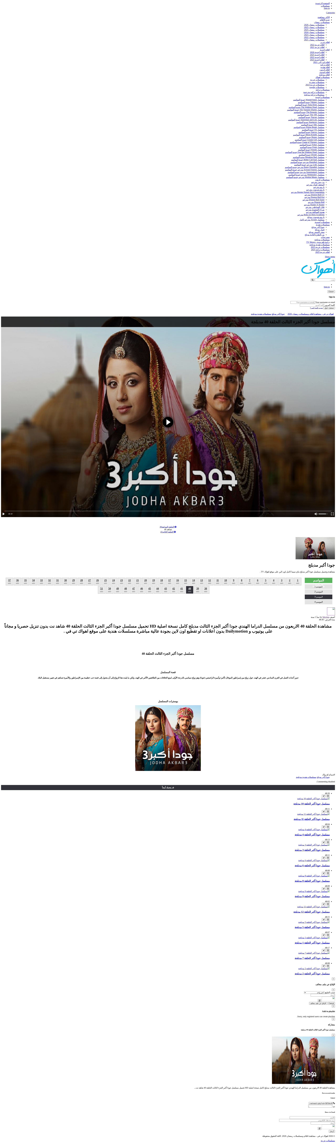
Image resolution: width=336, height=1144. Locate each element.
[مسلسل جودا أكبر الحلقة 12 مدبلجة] (313, 907)
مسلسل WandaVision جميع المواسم (308, 100)
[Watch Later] (328, 796)
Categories (330, 13)
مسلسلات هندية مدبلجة (319, 245)
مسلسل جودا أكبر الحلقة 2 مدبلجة (312, 973)
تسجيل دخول (329, 308)
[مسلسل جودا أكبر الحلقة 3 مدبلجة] (314, 845)
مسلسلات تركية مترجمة (313, 92)
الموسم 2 (318, 592)
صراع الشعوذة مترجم (315, 210)
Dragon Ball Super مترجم (313, 200)
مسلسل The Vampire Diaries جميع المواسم (305, 110)
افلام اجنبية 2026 (317, 52)
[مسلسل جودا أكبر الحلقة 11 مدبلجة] (313, 814)
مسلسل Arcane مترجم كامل (312, 220)
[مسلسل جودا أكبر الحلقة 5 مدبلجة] (314, 922)
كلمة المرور (330, 305)
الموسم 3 (318, 597)
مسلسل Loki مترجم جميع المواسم (309, 165)
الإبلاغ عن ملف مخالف (318, 1003)
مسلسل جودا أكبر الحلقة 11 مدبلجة (312, 819)
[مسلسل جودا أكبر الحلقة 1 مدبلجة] (314, 937)
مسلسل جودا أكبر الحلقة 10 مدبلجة (311, 803)
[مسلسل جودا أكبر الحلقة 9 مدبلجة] (314, 891)
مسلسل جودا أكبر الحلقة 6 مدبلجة (312, 865)
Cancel (331, 1003)
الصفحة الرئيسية (322, 3)
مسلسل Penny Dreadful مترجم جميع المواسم (304, 167)
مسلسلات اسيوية (322, 222)
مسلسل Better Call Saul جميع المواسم (307, 160)
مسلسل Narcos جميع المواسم (311, 132)
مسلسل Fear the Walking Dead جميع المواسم (304, 152)
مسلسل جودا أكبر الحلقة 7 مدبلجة (312, 958)
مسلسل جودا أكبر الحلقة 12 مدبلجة (311, 911)
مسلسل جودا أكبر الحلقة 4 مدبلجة (312, 834)
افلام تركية (325, 65)
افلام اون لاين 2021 (321, 62)
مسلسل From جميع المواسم (312, 147)
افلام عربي (325, 42)
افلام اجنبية (325, 50)
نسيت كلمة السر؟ (316, 308)
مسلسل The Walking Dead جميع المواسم (306, 107)
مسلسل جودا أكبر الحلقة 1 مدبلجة (312, 942)
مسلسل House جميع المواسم (311, 137)
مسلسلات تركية (323, 90)
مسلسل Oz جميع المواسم (313, 130)
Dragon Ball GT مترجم (314, 195)
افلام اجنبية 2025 (317, 55)
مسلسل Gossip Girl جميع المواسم (309, 140)
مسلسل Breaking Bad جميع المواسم (308, 157)
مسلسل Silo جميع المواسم (312, 125)
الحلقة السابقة (167, 527)
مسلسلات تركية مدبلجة (314, 95)
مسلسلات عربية (317, 80)
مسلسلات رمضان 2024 (314, 32)
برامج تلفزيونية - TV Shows (318, 242)
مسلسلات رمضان (322, 22)
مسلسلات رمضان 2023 (314, 35)
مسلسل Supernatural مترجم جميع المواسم (306, 172)
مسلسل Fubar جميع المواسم (312, 145)
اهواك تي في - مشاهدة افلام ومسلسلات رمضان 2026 (311, 314)
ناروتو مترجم (318, 187)
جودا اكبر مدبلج (317, 227)
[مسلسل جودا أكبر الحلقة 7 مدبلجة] (314, 953)
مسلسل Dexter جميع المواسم (311, 155)
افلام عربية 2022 (317, 45)
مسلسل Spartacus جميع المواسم (310, 122)
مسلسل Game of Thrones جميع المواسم (307, 142)
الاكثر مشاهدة (324, 17)
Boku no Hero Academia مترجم (310, 215)
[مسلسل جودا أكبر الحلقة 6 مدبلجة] (314, 860)
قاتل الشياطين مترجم (315, 207)
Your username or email (325, 302)
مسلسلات (325, 6)
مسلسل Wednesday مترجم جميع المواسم (306, 175)
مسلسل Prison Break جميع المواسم (309, 127)
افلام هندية (325, 67)
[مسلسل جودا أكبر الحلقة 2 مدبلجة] (314, 968)
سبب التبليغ (330, 992)
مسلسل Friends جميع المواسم (311, 150)
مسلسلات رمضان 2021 (314, 40)
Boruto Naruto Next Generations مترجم (307, 192)
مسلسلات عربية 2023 (315, 85)
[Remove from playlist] (324, 796)
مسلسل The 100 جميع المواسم (310, 115)
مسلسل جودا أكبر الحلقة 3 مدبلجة (312, 850)
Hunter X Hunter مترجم (314, 205)
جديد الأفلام (325, 20)
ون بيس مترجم (317, 182)
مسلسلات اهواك (323, 77)
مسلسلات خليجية (316, 87)
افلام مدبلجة (324, 75)
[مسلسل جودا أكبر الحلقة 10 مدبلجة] (313, 798)
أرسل (332, 1131)
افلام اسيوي (324, 72)
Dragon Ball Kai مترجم (314, 197)
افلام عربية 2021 (317, 47)
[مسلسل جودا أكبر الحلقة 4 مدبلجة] (314, 829)
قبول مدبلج (319, 230)
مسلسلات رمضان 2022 (314, 37)
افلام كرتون (325, 70)
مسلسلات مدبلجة (322, 240)
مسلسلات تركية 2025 (320, 250)
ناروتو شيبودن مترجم (315, 190)
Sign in (327, 8)
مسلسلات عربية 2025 (320, 247)
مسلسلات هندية (323, 225)
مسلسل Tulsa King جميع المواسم (309, 105)
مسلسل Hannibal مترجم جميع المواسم (307, 162)
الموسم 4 (318, 602)
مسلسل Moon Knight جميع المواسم (308, 135)
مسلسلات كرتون (322, 180)
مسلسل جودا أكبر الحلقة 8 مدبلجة (312, 881)
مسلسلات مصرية (316, 82)
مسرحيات (325, 237)
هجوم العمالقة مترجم (315, 212)
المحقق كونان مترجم (315, 185)
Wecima (325, 617)
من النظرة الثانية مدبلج (314, 235)
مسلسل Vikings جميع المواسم (311, 102)
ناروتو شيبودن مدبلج (315, 217)
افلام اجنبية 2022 (317, 57)
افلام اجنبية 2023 (317, 60)
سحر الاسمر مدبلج (316, 232)
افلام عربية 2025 (322, 252)
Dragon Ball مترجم (316, 202)
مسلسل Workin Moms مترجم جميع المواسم (305, 177)
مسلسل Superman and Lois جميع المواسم (306, 120)
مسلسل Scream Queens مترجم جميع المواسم (304, 170)
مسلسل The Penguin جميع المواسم (309, 112)
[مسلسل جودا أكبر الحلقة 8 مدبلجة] (314, 876)
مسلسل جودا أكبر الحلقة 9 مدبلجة (312, 896)
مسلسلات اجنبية (322, 97)
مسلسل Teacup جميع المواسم (311, 117)
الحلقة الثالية (167, 532)
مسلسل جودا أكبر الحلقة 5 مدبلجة (312, 927)
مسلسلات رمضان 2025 (314, 27)
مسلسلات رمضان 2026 (314, 25)
